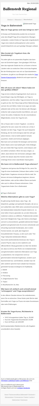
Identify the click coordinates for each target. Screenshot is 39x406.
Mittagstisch (18, 19)
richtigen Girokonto (23, 388)
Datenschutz (16, 400)
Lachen (31, 397)
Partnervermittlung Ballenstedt (18, 394)
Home (6, 394)
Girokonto (31, 394)
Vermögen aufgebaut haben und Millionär (15, 380)
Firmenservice (18, 397)
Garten (26, 397)
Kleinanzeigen (9, 397)
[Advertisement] (19, 356)
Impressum (24, 400)
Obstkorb (10, 19)
